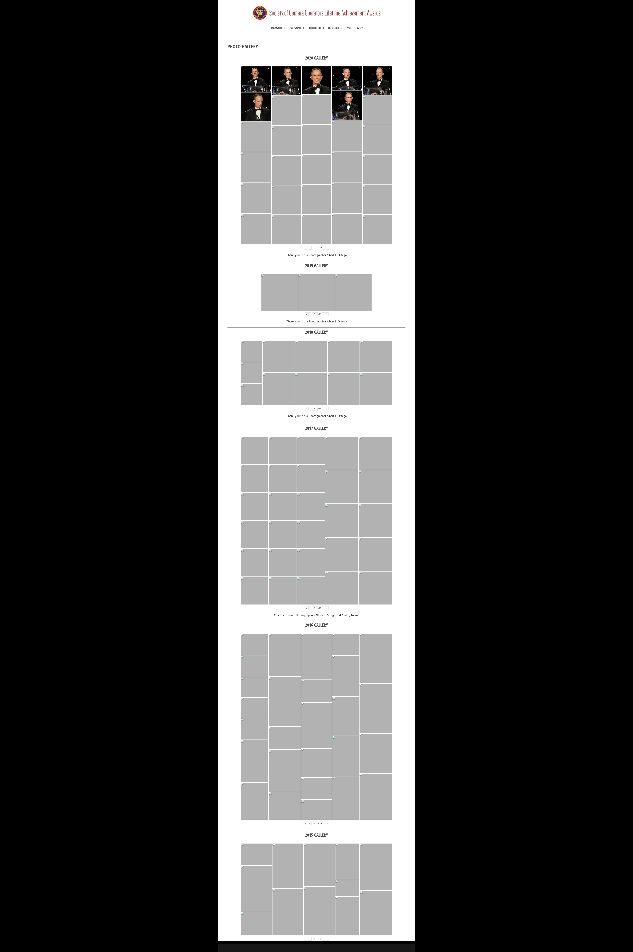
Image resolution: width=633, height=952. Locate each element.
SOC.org (359, 28)
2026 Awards (276, 28)
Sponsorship (333, 28)
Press (349, 28)
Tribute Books (314, 28)
